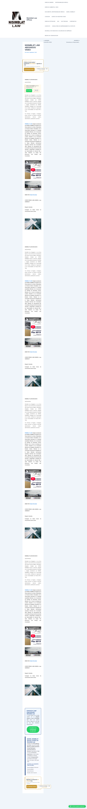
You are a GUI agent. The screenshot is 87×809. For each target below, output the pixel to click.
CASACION (47, 16)
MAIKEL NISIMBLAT (70, 11)
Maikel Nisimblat (33, 194)
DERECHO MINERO (49, 2)
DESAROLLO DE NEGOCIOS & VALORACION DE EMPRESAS (58, 30)
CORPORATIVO (73, 21)
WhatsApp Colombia (30, 69)
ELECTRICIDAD (64, 21)
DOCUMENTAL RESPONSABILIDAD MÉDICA (55, 11)
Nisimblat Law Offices (32, 19)
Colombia (29, 90)
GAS (58, 21)
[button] (77, 806)
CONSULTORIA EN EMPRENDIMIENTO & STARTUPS (63, 26)
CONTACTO (47, 26)
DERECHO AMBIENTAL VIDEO (51, 7)
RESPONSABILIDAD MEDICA (61, 2)
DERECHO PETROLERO (50, 21)
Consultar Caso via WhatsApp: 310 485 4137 (33, 729)
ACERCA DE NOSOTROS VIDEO (59, 16)
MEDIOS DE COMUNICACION (51, 35)
